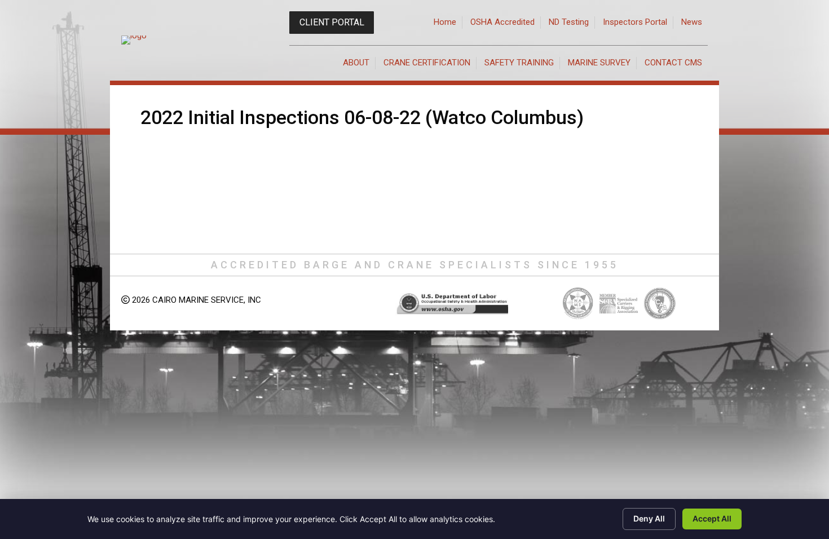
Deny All (649, 518)
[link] (445, 22)
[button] (331, 22)
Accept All (712, 518)
